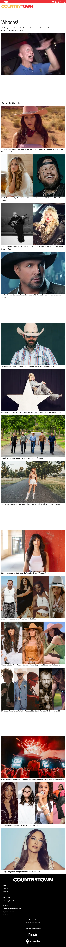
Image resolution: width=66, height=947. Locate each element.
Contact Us (5, 914)
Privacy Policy (6, 891)
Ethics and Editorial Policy (9, 898)
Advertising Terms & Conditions (10, 901)
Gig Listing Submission (8, 911)
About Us (5, 888)
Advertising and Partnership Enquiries (12, 908)
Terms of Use (6, 894)
